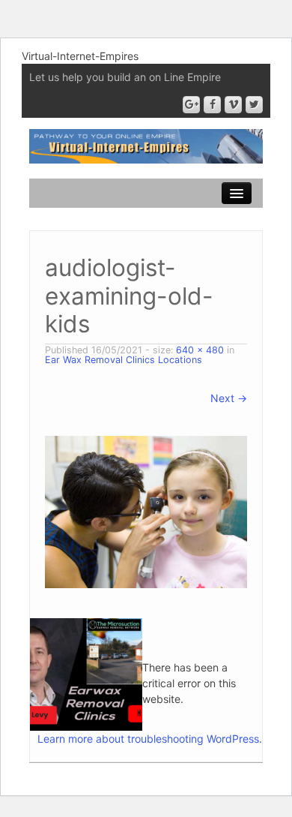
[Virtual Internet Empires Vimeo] (233, 104)
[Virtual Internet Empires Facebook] (212, 104)
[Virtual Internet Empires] (146, 145)
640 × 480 (200, 350)
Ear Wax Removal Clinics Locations (123, 359)
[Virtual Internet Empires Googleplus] (191, 104)
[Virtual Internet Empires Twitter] (254, 104)
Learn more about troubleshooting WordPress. (149, 738)
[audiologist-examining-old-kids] (146, 510)
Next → (228, 398)
